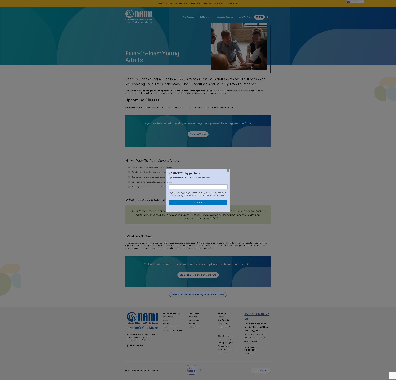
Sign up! (198, 202)
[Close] (228, 170)
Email (171, 182)
